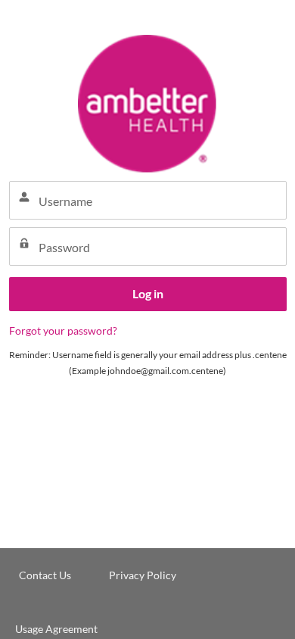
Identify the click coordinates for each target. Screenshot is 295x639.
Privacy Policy (142, 575)
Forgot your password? (63, 330)
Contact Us (45, 575)
